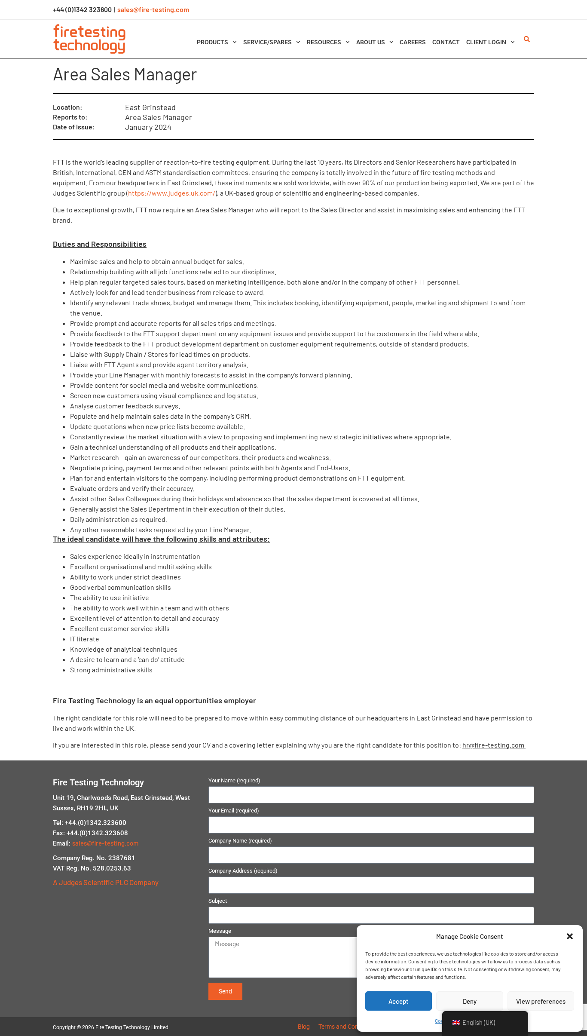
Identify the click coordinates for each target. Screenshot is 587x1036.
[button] (570, 936)
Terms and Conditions (347, 1026)
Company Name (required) (240, 841)
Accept (398, 1001)
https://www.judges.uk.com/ (171, 193)
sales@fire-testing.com (153, 9)
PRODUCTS (212, 42)
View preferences (541, 1001)
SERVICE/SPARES (267, 42)
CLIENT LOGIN (486, 42)
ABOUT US (370, 42)
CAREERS (413, 42)
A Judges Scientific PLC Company (106, 882)
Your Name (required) (234, 781)
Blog (304, 1026)
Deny (470, 1001)
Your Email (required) (233, 811)
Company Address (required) (243, 871)
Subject (217, 901)
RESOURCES (324, 42)
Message (219, 931)
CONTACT (446, 42)
